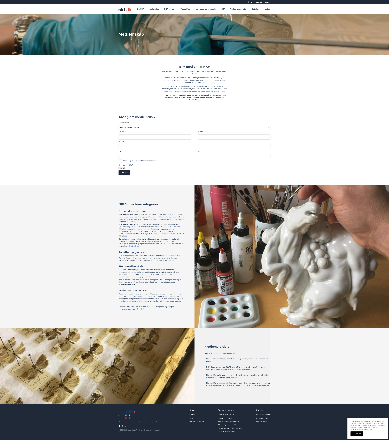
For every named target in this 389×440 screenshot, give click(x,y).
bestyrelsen (133, 246)
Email (200, 132)
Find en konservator (238, 9)
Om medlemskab (262, 418)
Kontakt (267, 9)
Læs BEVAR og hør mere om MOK (230, 428)
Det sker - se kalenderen (226, 431)
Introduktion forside (196, 421)
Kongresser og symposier (205, 9)
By (199, 151)
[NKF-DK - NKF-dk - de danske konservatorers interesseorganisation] (125, 9)
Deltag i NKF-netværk (225, 418)
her (126, 236)
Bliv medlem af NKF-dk (226, 415)
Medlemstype (124, 122)
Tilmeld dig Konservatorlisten (228, 421)
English (259, 2)
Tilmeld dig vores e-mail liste (228, 425)
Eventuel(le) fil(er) (126, 165)
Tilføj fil (121, 168)
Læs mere (368, 429)
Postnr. (121, 151)
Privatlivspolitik (261, 421)
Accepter (357, 433)
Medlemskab (154, 9)
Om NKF (140, 9)
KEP (223, 9)
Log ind (267, 2)
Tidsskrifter (185, 9)
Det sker (255, 9)
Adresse (122, 141)
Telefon (121, 132)
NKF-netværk (169, 9)
